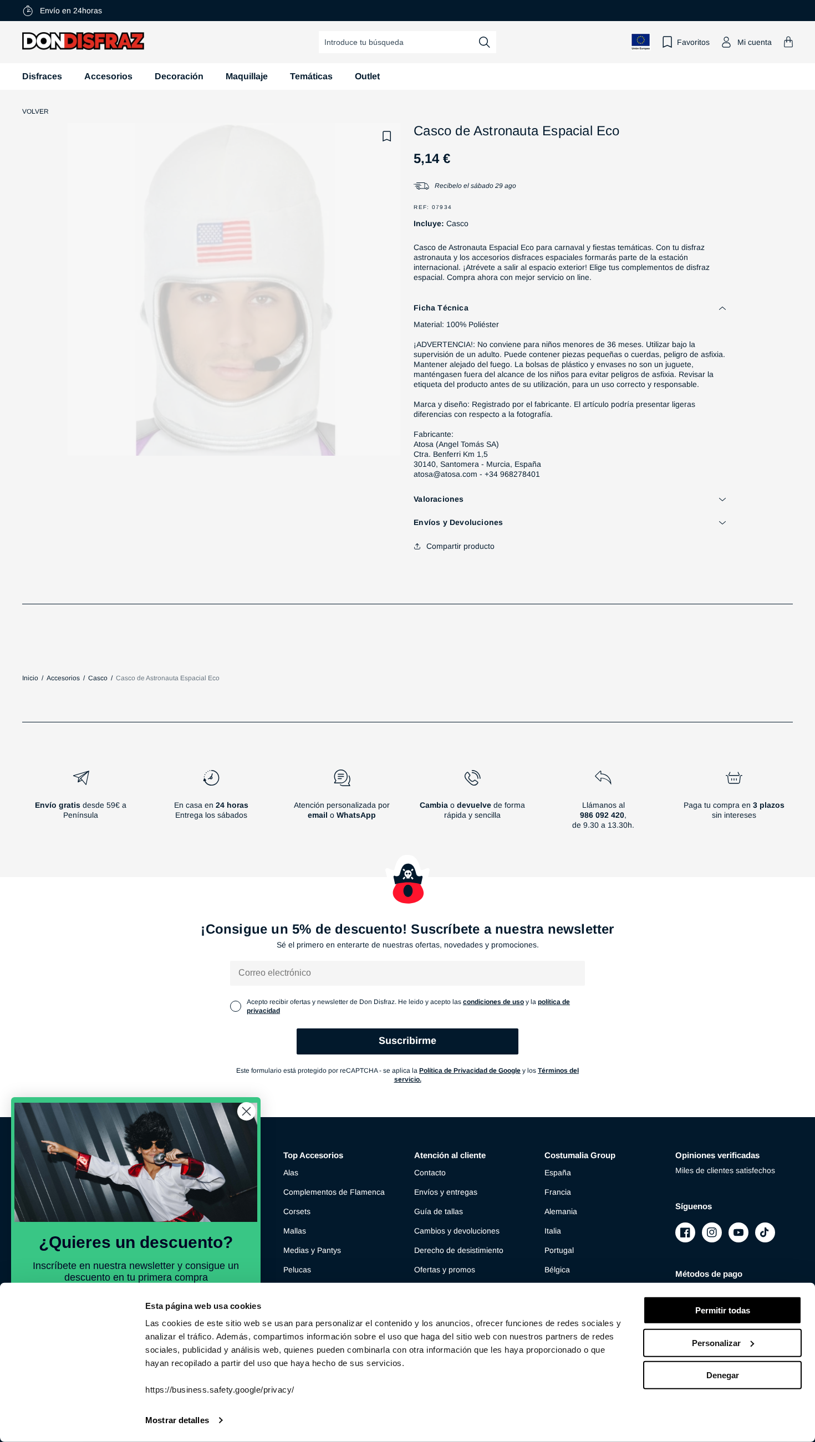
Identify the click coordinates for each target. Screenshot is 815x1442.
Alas (290, 1172)
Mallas (294, 1230)
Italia (552, 1230)
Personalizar (716, 1342)
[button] (788, 42)
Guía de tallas (438, 1211)
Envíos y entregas (445, 1192)
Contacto (430, 1172)
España (557, 1172)
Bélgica (557, 1269)
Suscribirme (407, 1040)
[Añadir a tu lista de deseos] (387, 136)
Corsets (296, 1211)
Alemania (560, 1211)
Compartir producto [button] (460, 546)
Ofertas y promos (444, 1269)
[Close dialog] (246, 1111)
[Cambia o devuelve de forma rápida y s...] (473, 804)
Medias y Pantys (312, 1250)
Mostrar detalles (177, 1420)
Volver (35, 111)
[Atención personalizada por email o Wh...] (342, 804)
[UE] (641, 41)
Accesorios (108, 76)
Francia (557, 1192)
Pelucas (297, 1269)
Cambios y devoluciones (457, 1230)
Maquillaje (247, 76)
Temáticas (311, 76)
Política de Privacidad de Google (470, 1070)
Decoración (179, 76)
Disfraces (42, 76)
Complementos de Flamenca (334, 1192)
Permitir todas (722, 1310)
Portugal (559, 1250)
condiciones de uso (493, 1002)
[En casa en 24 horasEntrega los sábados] (212, 804)
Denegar (722, 1375)
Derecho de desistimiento (458, 1250)
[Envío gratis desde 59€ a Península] (81, 804)
